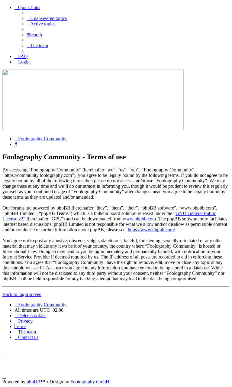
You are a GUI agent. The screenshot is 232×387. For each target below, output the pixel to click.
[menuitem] (47, 18)
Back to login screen (21, 294)
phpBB (33, 381)
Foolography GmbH (89, 381)
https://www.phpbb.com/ (151, 229)
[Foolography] (93, 128)
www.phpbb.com (139, 218)
